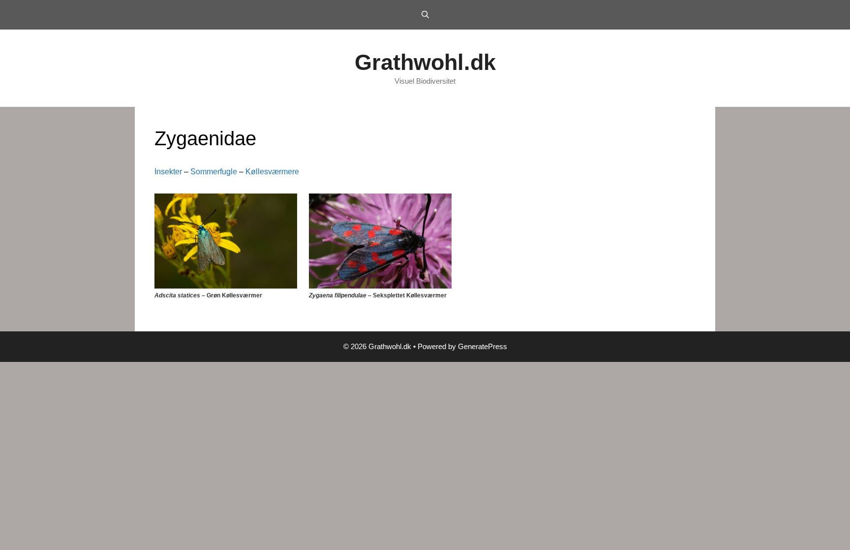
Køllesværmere (272, 171)
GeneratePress (482, 346)
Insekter (168, 171)
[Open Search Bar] (424, 15)
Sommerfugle (213, 171)
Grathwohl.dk (425, 62)
